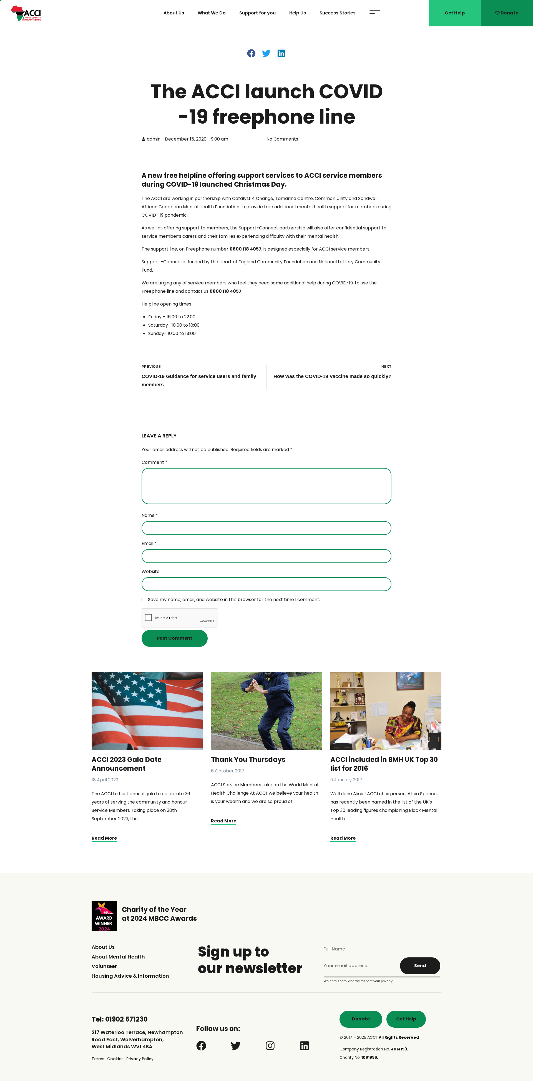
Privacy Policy (140, 1059)
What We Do (212, 13)
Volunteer (104, 966)
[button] (251, 53)
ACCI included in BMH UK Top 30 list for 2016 (384, 764)
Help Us (297, 13)
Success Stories (338, 13)
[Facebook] (201, 1046)
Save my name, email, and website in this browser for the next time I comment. (234, 599)
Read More (104, 838)
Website (151, 571)
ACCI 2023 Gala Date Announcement (127, 764)
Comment (154, 462)
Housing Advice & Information (130, 975)
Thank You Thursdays (248, 759)
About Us (174, 13)
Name (150, 515)
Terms (98, 1059)
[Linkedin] (305, 1046)
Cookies (115, 1059)
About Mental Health (118, 956)
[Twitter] (236, 1046)
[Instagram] (270, 1046)
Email (149, 543)
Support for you (257, 13)
